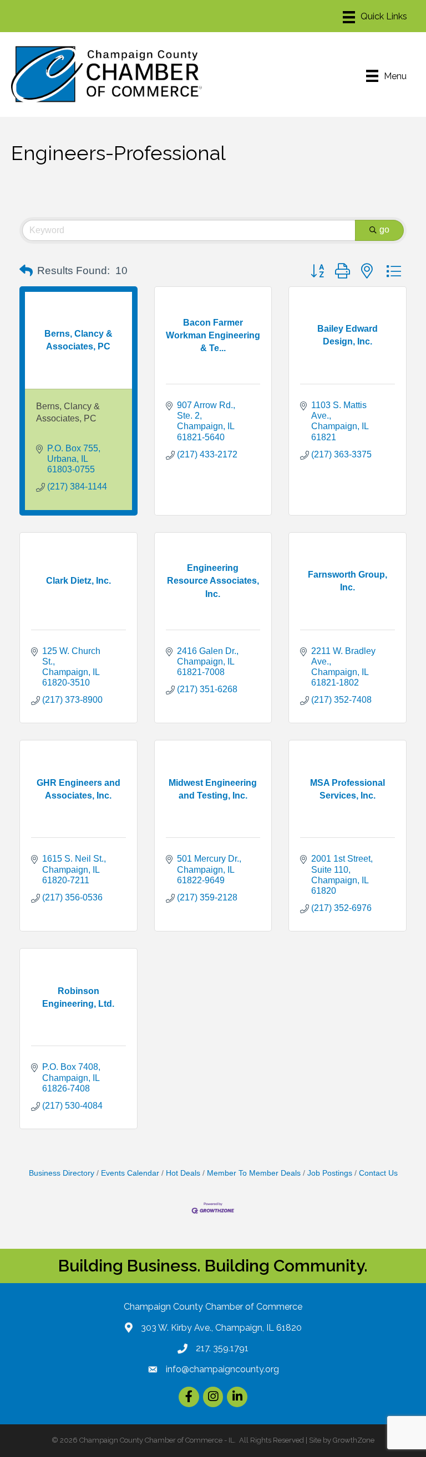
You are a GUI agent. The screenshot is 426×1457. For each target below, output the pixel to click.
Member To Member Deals (254, 1173)
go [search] (384, 229)
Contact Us (378, 1173)
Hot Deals (183, 1173)
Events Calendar (130, 1173)
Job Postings (329, 1173)
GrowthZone (353, 1440)
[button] (26, 271)
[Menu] (375, 17)
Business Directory (61, 1173)
